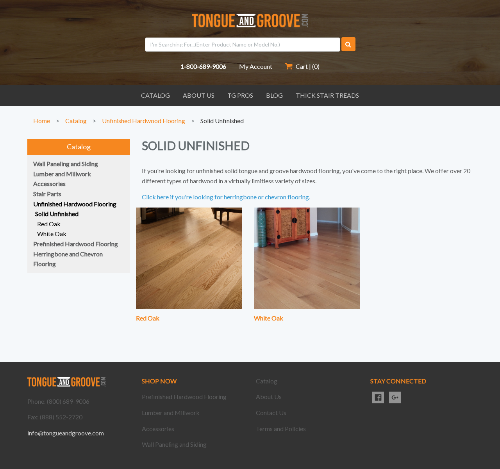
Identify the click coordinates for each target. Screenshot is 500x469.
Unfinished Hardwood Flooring (143, 120)
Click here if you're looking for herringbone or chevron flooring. (226, 196)
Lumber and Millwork (62, 173)
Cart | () (307, 66)
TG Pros (240, 95)
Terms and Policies (281, 428)
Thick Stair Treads (327, 95)
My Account (255, 66)
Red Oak (147, 318)
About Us (198, 95)
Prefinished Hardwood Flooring (75, 243)
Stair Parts (47, 193)
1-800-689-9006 (203, 66)
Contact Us (271, 412)
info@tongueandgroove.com (65, 433)
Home (41, 120)
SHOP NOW (159, 381)
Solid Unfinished (222, 120)
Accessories (49, 183)
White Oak (268, 318)
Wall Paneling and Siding (65, 163)
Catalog (155, 95)
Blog (274, 95)
